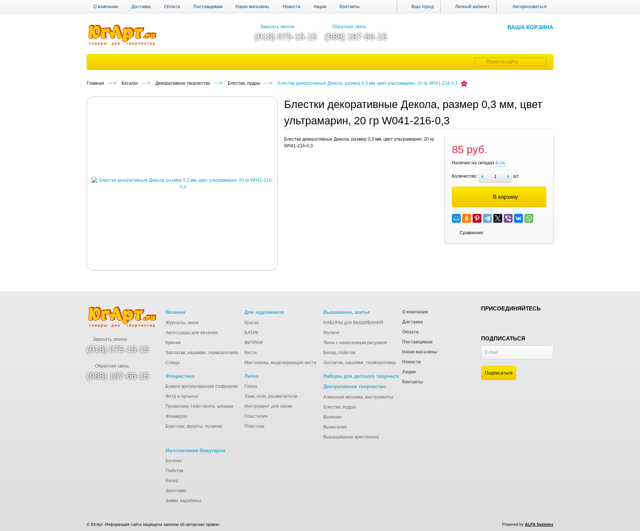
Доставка (141, 6)
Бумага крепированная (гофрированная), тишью (217, 386)
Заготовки (176, 490)
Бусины (173, 460)
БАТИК (251, 332)
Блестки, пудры (339, 407)
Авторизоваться (530, 6)
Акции (320, 6)
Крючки (173, 342)
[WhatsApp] (528, 218)
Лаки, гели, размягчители (270, 396)
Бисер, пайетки (339, 352)
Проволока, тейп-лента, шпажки (199, 406)
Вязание (175, 312)
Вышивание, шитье (346, 312)
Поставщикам (207, 6)
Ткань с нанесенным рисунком (355, 342)
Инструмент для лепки (268, 406)
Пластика (254, 426)
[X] (497, 218)
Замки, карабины (183, 500)
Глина (250, 386)
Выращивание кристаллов (351, 437)
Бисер (172, 480)
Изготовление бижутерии (195, 450)
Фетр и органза (182, 396)
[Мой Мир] (456, 218)
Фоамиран (176, 416)
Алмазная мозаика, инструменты (358, 397)
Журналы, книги (182, 322)
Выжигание (335, 427)
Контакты (350, 6)
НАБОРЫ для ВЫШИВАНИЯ (353, 322)
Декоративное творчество (354, 386)
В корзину (505, 197)
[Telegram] (487, 218)
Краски (251, 322)
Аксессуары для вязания (192, 332)
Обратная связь (349, 26)
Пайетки (174, 470)
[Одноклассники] (466, 218)
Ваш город (422, 6)
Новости (291, 6)
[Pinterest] (477, 218)
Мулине (331, 332)
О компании (105, 6)
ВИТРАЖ (253, 342)
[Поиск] (479, 61)
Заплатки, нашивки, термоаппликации (206, 352)
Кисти (250, 352)
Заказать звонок (277, 26)
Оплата (172, 6)
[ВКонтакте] (518, 218)
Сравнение (471, 232)
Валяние (332, 417)
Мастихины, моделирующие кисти (280, 362)
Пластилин (256, 416)
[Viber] (508, 218)
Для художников (264, 312)
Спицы (173, 362)
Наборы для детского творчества (363, 376)
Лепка (251, 376)
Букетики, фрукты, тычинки (194, 426)
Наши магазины (252, 6)
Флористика (180, 376)
